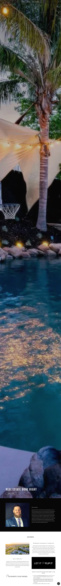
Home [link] (24, 1)
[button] (58, 583)
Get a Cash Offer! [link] (35, 1)
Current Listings (11, 493)
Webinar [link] (28, 1)
